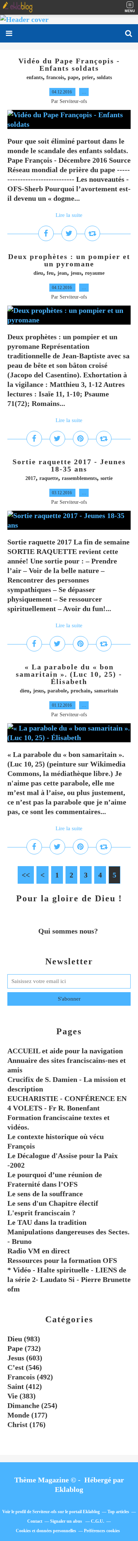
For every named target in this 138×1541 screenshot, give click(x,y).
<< (26, 875)
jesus (76, 273)
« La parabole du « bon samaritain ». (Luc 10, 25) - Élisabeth (69, 674)
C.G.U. (97, 1521)
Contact (34, 1521)
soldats (104, 77)
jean (62, 273)
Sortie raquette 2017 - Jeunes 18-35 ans (69, 465)
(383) (21, 1396)
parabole (57, 691)
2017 (30, 478)
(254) (32, 1405)
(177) (27, 1415)
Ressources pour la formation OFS (62, 1260)
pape (73, 77)
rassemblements (79, 478)
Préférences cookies (102, 1530)
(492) (30, 1377)
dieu (38, 273)
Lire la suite (69, 215)
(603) (24, 1358)
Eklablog (69, 1489)
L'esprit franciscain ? (41, 1213)
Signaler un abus (66, 1521)
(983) (23, 1339)
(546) (24, 1367)
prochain (81, 691)
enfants (34, 77)
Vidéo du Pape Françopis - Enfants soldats (69, 64)
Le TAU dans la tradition (46, 1222)
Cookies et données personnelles (46, 1530)
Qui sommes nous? (69, 931)
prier (87, 77)
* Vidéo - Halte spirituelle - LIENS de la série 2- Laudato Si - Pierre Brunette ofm (69, 1279)
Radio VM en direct (38, 1251)
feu (50, 273)
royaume (95, 273)
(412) (24, 1386)
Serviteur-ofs (44, 1511)
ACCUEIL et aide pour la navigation (65, 1051)
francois (55, 77)
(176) (26, 1424)
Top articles (118, 1511)
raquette (48, 478)
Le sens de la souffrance (45, 1194)
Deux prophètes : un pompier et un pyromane (69, 260)
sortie (106, 478)
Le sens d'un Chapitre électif (52, 1203)
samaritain (106, 691)
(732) (24, 1348)
